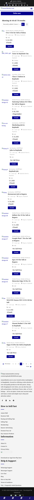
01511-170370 (17, 1)
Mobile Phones (10, 31)
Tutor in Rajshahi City (20, 54)
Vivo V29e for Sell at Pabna (16, 33)
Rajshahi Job (13, 171)
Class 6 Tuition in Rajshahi (18, 77)
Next (27, 367)
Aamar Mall (4, 413)
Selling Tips (4, 422)
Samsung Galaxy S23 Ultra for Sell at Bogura (22, 103)
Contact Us (4, 446)
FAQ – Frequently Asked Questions (11, 485)
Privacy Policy (5, 449)
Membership (4, 425)
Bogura (25, 106)
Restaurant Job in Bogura (17, 194)
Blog (2, 477)
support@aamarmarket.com (17, 3)
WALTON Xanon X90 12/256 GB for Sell (19, 301)
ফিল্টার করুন (17, 13)
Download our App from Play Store (11, 458)
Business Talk (5, 416)
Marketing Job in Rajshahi (18, 126)
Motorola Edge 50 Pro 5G (21, 281)
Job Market (15, 123)
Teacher (21, 52)
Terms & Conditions (6, 482)
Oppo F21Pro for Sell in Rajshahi (19, 345)
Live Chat (3, 474)
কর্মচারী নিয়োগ (22, 123)
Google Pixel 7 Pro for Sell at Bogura (21, 239)
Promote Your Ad (6, 431)
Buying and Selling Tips (8, 419)
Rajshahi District (27, 56)
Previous (7, 364)
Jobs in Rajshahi (16, 150)
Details (10, 46)
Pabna (18, 35)
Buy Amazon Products (7, 434)
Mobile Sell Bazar (19, 31)
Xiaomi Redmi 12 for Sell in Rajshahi (21, 324)
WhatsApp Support (6, 468)
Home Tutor (15, 52)
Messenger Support (6, 471)
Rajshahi (22, 35)
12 (30, 364)
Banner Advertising (6, 428)
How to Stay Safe (6, 480)
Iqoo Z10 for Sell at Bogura (19, 261)
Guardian (14, 74)
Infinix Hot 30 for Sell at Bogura (21, 216)
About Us (3, 443)
